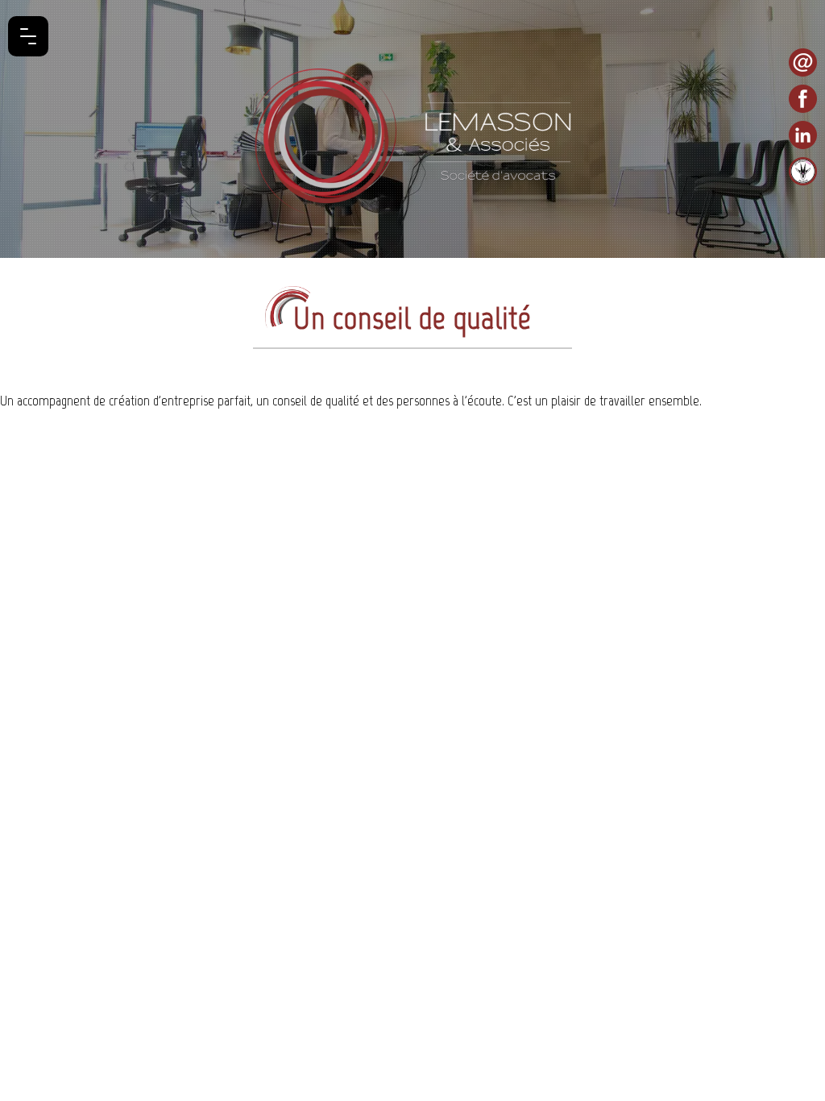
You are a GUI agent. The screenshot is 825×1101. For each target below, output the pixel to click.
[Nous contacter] (803, 62)
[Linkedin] (803, 135)
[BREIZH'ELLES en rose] (803, 171)
